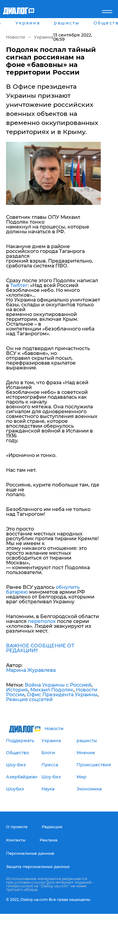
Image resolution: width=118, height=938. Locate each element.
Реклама (48, 840)
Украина (43, 37)
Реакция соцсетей (29, 699)
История (17, 690)
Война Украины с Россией (58, 685)
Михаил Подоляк (52, 690)
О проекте (17, 826)
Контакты (15, 840)
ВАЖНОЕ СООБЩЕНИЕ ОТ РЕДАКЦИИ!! (40, 648)
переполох (42, 621)
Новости (15, 37)
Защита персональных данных (38, 866)
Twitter (19, 285)
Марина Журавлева (31, 670)
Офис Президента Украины (62, 694)
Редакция (52, 826)
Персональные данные (30, 853)
